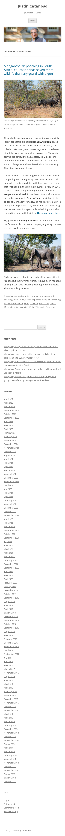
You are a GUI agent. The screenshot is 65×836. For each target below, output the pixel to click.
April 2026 (8, 402)
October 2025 (10, 414)
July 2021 (8, 541)
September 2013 (11, 770)
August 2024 (9, 455)
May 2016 (8, 684)
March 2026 (9, 406)
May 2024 (8, 462)
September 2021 (11, 537)
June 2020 (8, 571)
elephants (36, 299)
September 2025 (11, 417)
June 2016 (8, 680)
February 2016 (10, 691)
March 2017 (9, 669)
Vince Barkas (16, 307)
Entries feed (9, 804)
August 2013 (9, 774)
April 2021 (8, 552)
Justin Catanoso (32, 6)
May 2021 (8, 549)
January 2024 (10, 474)
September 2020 (11, 567)
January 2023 (10, 504)
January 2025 (10, 440)
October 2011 (10, 781)
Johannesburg (54, 299)
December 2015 (11, 699)
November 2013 (11, 762)
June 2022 (8, 519)
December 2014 (11, 729)
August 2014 (9, 744)
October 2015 (10, 706)
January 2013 (10, 777)
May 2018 (8, 635)
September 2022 (11, 515)
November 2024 (11, 447)
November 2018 (11, 620)
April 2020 (8, 579)
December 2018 (11, 616)
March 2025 (9, 432)
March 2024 (9, 470)
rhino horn (44, 303)
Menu (32, 20)
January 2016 (10, 695)
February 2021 (10, 560)
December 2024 (11, 444)
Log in (6, 800)
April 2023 (8, 496)
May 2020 (8, 575)
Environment (33, 295)
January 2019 (10, 612)
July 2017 (8, 657)
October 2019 (10, 594)
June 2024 (8, 459)
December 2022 (11, 507)
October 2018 (10, 624)
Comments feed (11, 807)
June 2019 (8, 605)
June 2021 (8, 545)
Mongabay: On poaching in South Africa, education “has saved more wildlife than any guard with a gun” (29, 70)
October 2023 (10, 485)
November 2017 (11, 646)
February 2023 (10, 500)
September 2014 (11, 740)
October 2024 (10, 451)
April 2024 (8, 466)
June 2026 (8, 399)
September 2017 (11, 654)
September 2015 (11, 710)
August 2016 (9, 676)
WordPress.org (11, 811)
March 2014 (9, 751)
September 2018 (11, 627)
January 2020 (10, 586)
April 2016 (8, 687)
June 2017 (8, 661)
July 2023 (8, 489)
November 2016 (11, 672)
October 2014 (10, 736)
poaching (34, 303)
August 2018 (9, 631)
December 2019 (11, 590)
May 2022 (8, 522)
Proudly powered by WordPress (17, 830)
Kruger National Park (13, 303)
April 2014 (8, 747)
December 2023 (11, 477)
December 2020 (11, 564)
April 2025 (8, 429)
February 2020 (10, 582)
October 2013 (10, 766)
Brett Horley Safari (22, 299)
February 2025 (10, 436)
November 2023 (11, 481)
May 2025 (8, 425)
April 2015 (8, 717)
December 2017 (11, 642)
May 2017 (8, 665)
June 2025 (8, 421)
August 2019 (9, 601)
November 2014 (11, 732)
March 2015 (9, 721)
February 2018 (10, 639)
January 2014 (10, 759)
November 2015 (11, 702)
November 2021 (11, 530)
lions (26, 303)
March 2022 (9, 526)
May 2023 (8, 492)
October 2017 (10, 650)
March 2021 (9, 556)
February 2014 (10, 755)
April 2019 (8, 609)
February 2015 (10, 725)
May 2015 (8, 714)
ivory (44, 299)
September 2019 (11, 597)
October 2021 (10, 534)
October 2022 (10, 511)
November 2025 (11, 410)
